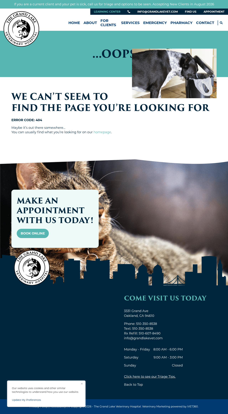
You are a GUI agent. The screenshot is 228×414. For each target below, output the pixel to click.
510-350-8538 (140, 324)
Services (130, 23)
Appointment (214, 11)
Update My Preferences (26, 400)
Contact (205, 23)
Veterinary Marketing (156, 406)
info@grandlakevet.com (157, 11)
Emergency (155, 23)
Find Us (190, 11)
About (90, 23)
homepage (102, 132)
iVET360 (192, 406)
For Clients (108, 23)
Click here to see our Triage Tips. (150, 377)
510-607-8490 (142, 333)
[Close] (82, 383)
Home (74, 23)
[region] (46, 394)
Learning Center (107, 11)
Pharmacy (181, 23)
